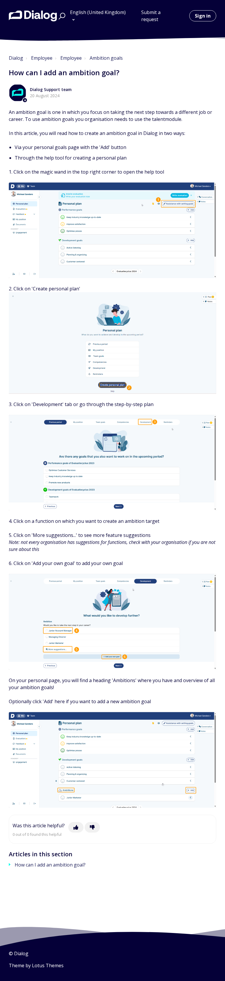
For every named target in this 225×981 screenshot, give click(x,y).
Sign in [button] (203, 16)
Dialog (16, 58)
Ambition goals (106, 58)
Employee (41, 58)
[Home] (33, 15)
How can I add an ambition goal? (50, 865)
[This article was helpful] (75, 827)
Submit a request (151, 16)
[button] (61, 16)
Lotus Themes (48, 965)
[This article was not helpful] (92, 827)
